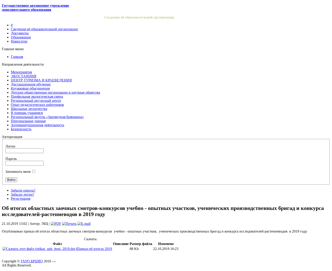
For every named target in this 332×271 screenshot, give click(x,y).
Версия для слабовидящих (303, 17)
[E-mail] (84, 224)
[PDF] (56, 224)
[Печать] (69, 224)
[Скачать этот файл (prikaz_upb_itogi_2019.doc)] (39, 249)
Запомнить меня (17, 172)
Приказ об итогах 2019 (94, 249)
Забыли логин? (22, 194)
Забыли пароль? (23, 190)
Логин (10, 146)
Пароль (11, 159)
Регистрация (20, 198)
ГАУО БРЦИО (32, 261)
